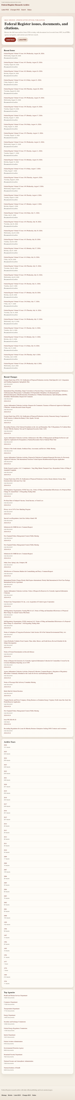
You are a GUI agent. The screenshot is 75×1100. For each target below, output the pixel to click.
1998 (5, 929)
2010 (5, 850)
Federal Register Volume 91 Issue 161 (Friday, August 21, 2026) (22, 80)
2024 (5, 758)
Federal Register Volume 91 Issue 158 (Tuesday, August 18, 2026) (23, 106)
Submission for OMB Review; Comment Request (18, 527)
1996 (5, 942)
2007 (5, 870)
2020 (5, 784)
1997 (5, 935)
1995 (5, 948)
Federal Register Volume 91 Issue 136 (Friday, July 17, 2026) (22, 301)
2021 (5, 778)
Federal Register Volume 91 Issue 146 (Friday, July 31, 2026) (22, 213)
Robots (10, 1095)
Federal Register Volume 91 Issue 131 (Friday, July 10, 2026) (22, 346)
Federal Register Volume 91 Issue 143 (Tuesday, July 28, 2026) (22, 239)
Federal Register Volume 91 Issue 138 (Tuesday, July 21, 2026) (22, 284)
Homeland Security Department (13, 1055)
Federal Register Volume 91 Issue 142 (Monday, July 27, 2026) (22, 248)
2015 (5, 817)
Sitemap (3, 1095)
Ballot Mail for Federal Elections (13, 691)
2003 (5, 896)
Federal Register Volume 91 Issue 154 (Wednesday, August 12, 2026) (24, 142)
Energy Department (9, 1015)
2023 (5, 765)
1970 (5, 968)
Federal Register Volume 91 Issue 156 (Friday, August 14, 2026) (22, 124)
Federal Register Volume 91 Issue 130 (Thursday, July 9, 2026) (22, 354)
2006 (5, 876)
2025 (5, 751)
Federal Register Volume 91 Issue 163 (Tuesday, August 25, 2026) (23, 62)
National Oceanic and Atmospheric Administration (18, 1061)
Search (23, 10)
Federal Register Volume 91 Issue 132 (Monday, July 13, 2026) (22, 337)
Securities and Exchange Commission (15, 1022)
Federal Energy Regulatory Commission (15, 1028)
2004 (5, 889)
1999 (5, 922)
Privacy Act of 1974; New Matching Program (17, 509)
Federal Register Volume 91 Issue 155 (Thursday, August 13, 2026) (23, 133)
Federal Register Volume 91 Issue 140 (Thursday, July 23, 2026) (22, 266)
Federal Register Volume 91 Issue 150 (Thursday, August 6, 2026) (23, 177)
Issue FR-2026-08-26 (10, 719)
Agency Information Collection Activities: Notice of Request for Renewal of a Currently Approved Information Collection (36, 592)
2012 (5, 837)
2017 (5, 804)
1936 (5, 981)
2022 (5, 771)
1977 (5, 961)
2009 (5, 856)
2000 (5, 916)
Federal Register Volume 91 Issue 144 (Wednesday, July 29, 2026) (23, 231)
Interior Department (9, 1035)
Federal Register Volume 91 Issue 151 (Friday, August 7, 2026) (22, 169)
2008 (5, 863)
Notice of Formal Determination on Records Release (19, 652)
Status (29, 10)
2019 (5, 791)
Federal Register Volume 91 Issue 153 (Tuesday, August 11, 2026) (23, 151)
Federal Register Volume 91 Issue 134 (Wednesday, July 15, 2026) (23, 319)
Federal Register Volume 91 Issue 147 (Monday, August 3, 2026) (23, 204)
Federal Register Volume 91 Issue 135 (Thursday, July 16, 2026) (22, 310)
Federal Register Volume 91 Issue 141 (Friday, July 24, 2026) (22, 257)
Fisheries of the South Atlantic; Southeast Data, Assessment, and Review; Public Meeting (30, 448)
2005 (5, 883)
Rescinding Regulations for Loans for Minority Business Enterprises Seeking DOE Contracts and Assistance (35, 728)
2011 (5, 843)
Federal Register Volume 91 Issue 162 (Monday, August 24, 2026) (23, 71)
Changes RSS (15, 10)
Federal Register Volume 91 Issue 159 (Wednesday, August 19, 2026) (24, 98)
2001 (5, 909)
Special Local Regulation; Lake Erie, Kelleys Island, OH (20, 518)
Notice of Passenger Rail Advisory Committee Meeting (20, 682)
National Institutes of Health (12, 1068)
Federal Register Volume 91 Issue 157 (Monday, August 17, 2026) (23, 115)
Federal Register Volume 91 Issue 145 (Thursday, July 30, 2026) (22, 222)
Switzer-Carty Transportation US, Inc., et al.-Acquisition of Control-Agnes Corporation (29, 602)
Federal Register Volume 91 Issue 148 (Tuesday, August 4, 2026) (23, 195)
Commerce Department (10, 1002)
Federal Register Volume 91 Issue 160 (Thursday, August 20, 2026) (23, 89)
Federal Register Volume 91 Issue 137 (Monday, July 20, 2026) (22, 292)
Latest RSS (5, 10)
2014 (5, 824)
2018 (5, 797)
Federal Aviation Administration (13, 1041)
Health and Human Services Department (15, 995)
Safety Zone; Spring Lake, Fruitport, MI (15, 562)
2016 (5, 811)
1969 (5, 975)
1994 (5, 955)
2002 (5, 902)
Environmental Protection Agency (14, 1048)
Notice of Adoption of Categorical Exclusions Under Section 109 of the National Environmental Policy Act (35, 632)
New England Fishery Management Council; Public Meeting (21, 536)
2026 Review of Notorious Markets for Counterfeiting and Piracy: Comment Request (28, 571)
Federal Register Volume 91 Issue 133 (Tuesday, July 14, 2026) (22, 328)
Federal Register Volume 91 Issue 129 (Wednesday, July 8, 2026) (23, 363)
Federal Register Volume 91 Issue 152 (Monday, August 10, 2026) (23, 160)
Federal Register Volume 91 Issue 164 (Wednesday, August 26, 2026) (24, 53)
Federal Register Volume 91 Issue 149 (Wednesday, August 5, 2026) (24, 186)
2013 (5, 830)
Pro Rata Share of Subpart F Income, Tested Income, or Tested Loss (23, 500)
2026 (5, 745)
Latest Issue (10, 40)
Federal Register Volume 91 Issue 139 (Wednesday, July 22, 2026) (23, 275)
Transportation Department (11, 1009)
